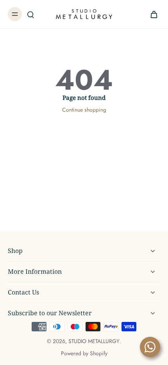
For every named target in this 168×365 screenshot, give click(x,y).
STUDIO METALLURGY (94, 341)
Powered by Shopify (84, 353)
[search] (30, 14)
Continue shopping (84, 110)
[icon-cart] (151, 14)
